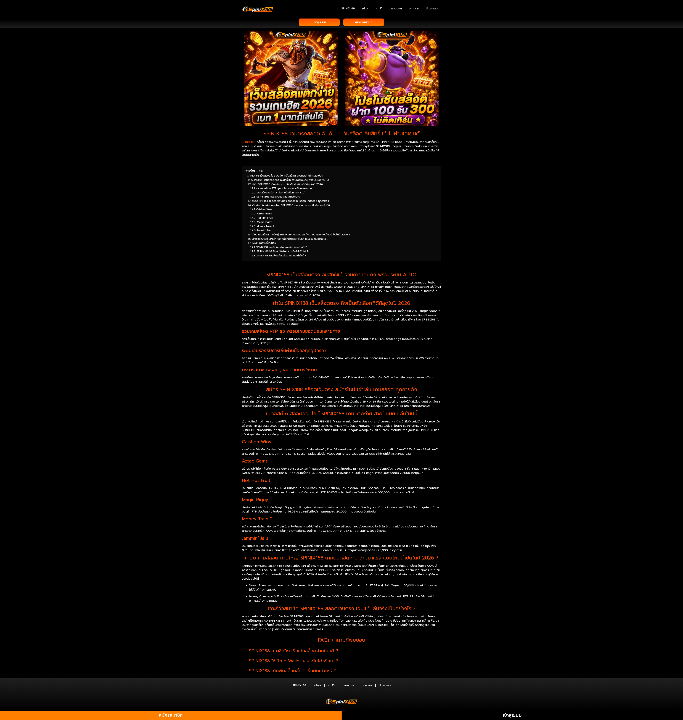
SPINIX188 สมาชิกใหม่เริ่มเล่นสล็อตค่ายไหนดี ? (293, 651)
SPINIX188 (348, 8)
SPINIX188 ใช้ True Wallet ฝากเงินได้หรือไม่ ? (293, 661)
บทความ (414, 8)
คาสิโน (380, 8)
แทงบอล (396, 8)
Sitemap (432, 8)
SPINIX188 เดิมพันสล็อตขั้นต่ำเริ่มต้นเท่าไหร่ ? (292, 671)
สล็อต (365, 8)
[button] (341, 651)
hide (261, 170)
